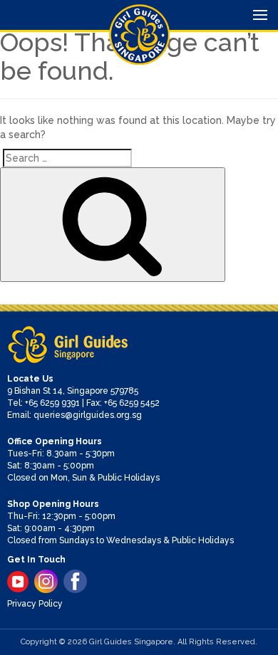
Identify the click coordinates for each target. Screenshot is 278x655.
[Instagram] (46, 581)
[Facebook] (75, 581)
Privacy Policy (35, 604)
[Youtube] (18, 581)
